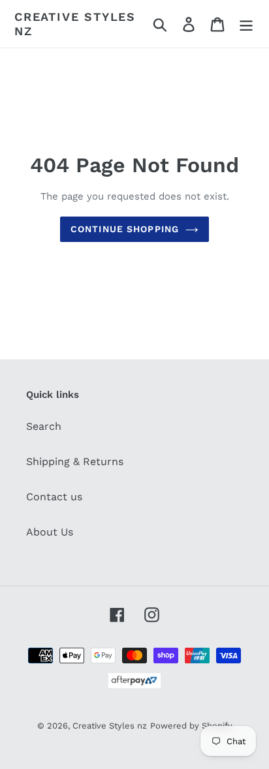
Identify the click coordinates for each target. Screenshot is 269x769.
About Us (49, 532)
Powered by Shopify (191, 726)
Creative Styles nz (75, 24)
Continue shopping (125, 229)
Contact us (54, 496)
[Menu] (246, 23)
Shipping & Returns (74, 461)
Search (43, 426)
